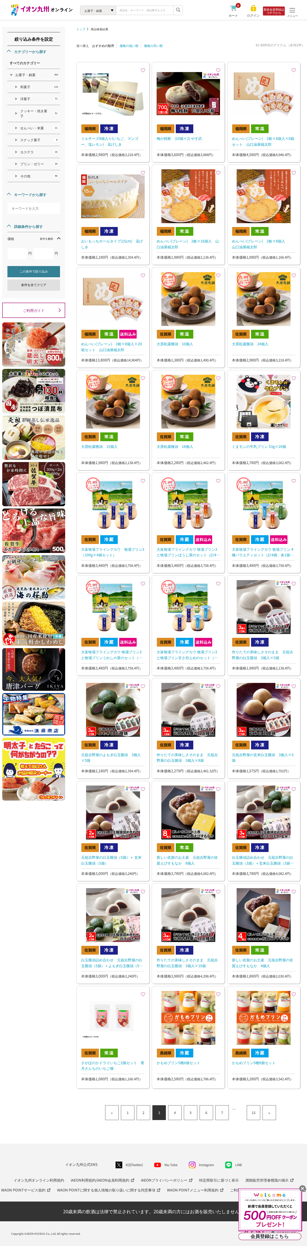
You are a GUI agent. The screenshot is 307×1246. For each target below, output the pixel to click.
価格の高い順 (153, 45)
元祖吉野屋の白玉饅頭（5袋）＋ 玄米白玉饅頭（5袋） (111, 860)
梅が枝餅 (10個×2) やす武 (179, 138)
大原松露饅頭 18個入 (175, 446)
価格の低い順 (129, 45)
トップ (80, 29)
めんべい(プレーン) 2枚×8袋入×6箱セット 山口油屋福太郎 (263, 141)
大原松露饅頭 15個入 (99, 446)
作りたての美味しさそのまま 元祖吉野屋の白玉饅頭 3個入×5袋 (262, 654)
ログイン (253, 15)
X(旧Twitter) (134, 1164)
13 (253, 1112)
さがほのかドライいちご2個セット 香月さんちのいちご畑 (112, 1065)
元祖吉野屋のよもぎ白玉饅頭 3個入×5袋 (111, 757)
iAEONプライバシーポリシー (164, 1180)
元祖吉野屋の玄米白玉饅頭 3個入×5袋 (263, 757)
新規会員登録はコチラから (274, 11)
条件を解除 (46, 238)
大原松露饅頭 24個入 (250, 343)
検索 (178, 10)
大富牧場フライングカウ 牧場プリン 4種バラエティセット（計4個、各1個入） (262, 552)
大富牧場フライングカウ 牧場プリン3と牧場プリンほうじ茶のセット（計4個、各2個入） (187, 552)
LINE (238, 1164)
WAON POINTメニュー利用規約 (192, 1190)
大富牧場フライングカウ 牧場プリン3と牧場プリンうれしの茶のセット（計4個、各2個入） (112, 654)
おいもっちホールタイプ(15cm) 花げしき (112, 243)
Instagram (206, 1164)
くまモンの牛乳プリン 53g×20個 (259, 446)
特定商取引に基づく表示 (219, 1180)
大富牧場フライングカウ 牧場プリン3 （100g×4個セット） (112, 552)
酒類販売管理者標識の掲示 (267, 1180)
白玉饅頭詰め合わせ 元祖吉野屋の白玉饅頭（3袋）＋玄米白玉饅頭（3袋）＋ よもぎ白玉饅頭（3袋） (263, 860)
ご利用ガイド (33, 310)
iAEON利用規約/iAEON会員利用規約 (100, 1180)
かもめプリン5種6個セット (178, 1062)
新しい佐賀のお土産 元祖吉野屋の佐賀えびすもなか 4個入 (262, 962)
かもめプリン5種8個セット (254, 1062)
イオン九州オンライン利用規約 (39, 1180)
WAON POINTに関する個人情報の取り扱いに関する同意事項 (106, 1190)
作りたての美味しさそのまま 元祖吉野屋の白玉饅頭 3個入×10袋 (187, 962)
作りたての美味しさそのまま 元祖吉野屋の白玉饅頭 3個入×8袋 (187, 757)
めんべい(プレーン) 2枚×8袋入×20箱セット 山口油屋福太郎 (111, 346)
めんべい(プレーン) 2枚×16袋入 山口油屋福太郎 (188, 243)
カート (234, 15)
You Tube (171, 1164)
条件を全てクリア (33, 285)
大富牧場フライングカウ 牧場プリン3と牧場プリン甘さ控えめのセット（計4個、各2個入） (188, 654)
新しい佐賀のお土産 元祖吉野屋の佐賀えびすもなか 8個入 (187, 860)
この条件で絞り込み (34, 271)
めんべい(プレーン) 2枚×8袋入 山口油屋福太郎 (262, 243)
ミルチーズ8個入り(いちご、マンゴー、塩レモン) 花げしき (109, 141)
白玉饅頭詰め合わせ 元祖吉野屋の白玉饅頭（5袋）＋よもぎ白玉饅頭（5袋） (111, 962)
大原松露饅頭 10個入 (175, 343)
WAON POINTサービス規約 (23, 1190)
